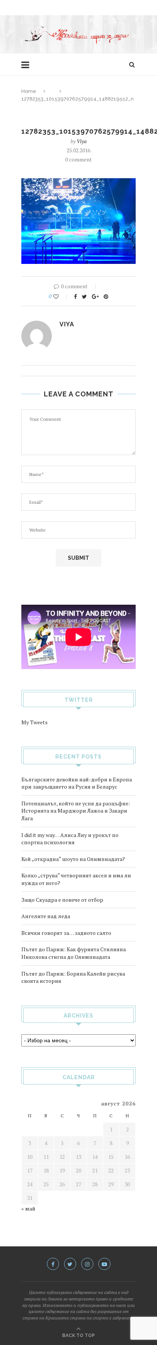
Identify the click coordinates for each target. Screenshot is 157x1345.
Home (28, 91)
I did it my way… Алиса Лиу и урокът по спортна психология (70, 838)
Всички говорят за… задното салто (66, 932)
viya (82, 141)
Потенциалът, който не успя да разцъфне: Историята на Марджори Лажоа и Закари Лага (75, 811)
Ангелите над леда (45, 916)
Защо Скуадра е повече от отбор (62, 899)
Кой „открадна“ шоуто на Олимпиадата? (73, 859)
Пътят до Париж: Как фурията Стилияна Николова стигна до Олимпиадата (73, 953)
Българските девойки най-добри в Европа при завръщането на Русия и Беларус (76, 783)
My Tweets (34, 722)
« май (28, 1208)
